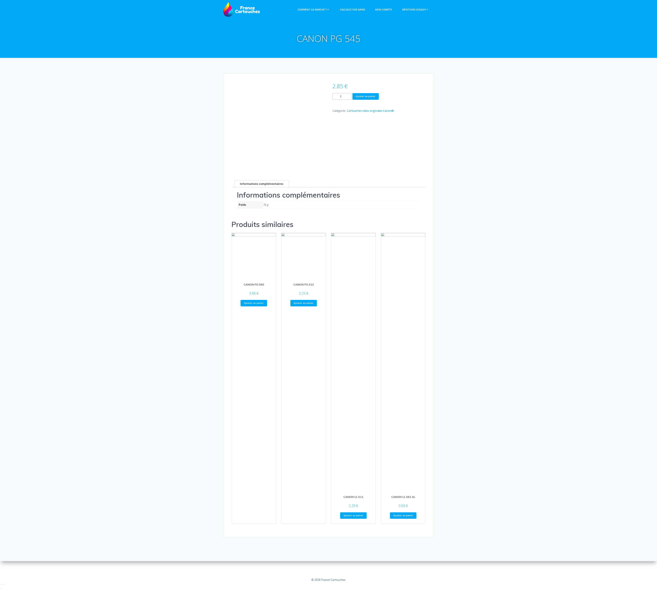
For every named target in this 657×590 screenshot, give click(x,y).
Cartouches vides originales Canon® (370, 111)
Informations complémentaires (261, 184)
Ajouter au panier (366, 96)
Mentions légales (414, 9)
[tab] (261, 183)
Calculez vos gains (352, 9)
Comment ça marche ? (312, 9)
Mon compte (383, 9)
